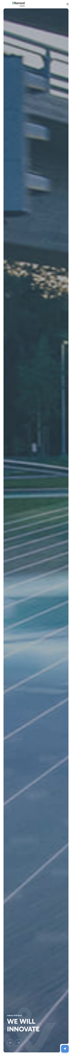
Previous (10, 1042)
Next (18, 1042)
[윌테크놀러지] (18, 4)
